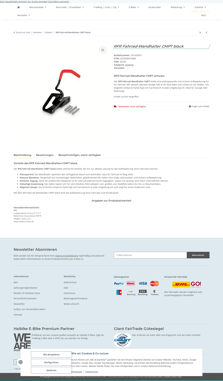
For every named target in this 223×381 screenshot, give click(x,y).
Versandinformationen (25, 298)
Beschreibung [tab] (22, 155)
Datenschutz (91, 371)
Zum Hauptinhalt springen (14, 1)
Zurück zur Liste (23, 32)
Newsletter (19, 303)
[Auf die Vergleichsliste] (102, 50)
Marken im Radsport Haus (27, 293)
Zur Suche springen (38, 1)
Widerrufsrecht (71, 303)
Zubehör (129, 64)
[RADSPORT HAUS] (18, 7)
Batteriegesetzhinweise (75, 298)
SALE (203, 15)
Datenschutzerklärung (66, 255)
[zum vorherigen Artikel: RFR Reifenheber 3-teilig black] (206, 32)
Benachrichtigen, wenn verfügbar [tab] (79, 155)
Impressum (76, 371)
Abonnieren (198, 255)
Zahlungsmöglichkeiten (25, 287)
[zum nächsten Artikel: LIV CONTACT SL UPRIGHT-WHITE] (200, 32)
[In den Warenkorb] (16, 42)
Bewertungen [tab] (45, 155)
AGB (66, 287)
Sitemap (18, 314)
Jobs (16, 282)
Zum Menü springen (58, 1)
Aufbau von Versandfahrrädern (30, 309)
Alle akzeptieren (51, 354)
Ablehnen (51, 370)
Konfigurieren (51, 362)
